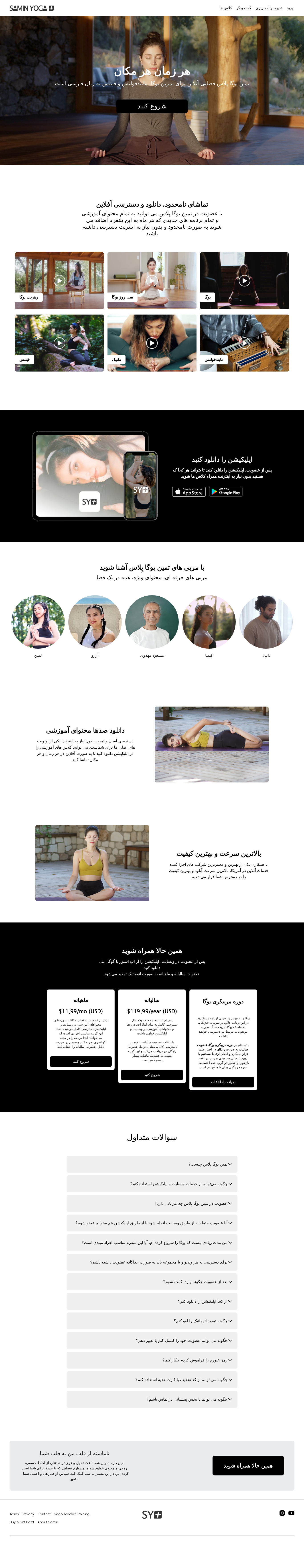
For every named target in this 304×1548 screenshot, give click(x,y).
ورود (290, 8)
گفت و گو (244, 8)
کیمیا (209, 655)
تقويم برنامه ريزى (269, 8)
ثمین (38, 655)
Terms (14, 1514)
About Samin (47, 1522)
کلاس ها (226, 8)
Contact (44, 1514)
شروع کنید (81, 1062)
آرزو (95, 655)
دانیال (266, 655)
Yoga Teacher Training (71, 1514)
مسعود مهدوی (152, 655)
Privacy (28, 1514)
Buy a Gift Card (22, 1522)
